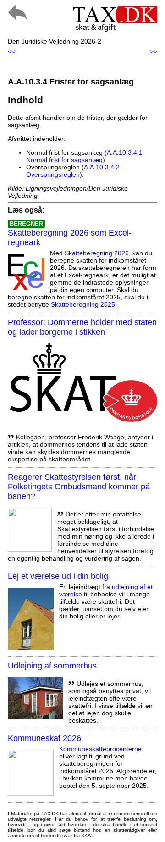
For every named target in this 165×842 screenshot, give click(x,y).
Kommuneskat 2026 (44, 738)
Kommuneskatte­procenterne (100, 748)
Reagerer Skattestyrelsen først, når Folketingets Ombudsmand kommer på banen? (79, 486)
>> (153, 51)
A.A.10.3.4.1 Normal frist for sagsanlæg (84, 156)
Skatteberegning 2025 (83, 304)
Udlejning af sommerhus (52, 665)
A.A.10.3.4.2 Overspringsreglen (73, 170)
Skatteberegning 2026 (97, 253)
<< (11, 51)
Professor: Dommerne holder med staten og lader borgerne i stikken (82, 327)
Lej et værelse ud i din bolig (58, 576)
